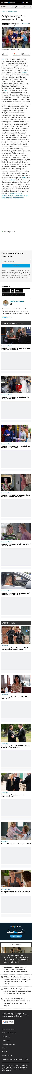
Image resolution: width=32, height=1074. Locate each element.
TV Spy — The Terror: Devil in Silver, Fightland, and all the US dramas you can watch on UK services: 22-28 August (17, 980)
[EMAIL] (11, 304)
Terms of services (22, 270)
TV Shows (19, 291)
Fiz (3, 59)
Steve (24, 178)
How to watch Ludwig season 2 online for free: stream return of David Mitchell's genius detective (16, 969)
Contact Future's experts (9, 1033)
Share (6, 54)
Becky (13, 180)
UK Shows (6, 291)
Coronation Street (12, 11)
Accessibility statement (8, 1044)
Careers (4, 1048)
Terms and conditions (8, 1029)
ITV (12, 291)
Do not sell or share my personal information (15, 1059)
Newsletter (27, 54)
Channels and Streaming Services (13, 295)
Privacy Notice (24, 272)
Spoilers (4, 24)
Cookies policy (6, 1040)
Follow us (18, 54)
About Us (4, 1052)
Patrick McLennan (15, 23)
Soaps (3, 11)
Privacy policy (6, 1036)
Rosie (24, 73)
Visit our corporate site (15, 1016)
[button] (2, 2)
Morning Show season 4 (18, 7)
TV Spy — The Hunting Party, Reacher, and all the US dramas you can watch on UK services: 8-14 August (17, 1002)
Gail (6, 90)
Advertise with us (7, 1055)
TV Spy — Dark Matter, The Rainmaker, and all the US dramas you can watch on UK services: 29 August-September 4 (16, 958)
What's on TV (25, 23)
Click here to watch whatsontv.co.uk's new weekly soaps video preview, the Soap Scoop (15, 195)
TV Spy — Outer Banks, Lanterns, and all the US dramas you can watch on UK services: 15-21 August (17, 991)
